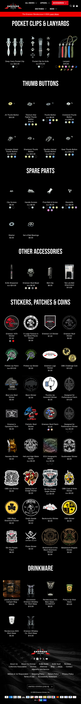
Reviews (67, 664)
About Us (14, 664)
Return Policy (53, 674)
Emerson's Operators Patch (11, 425)
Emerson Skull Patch (50, 424)
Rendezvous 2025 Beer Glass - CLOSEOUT (50, 601)
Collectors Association (18, 666)
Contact (69, 666)
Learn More (54, 14)
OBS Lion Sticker (11, 488)
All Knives (29, 3)
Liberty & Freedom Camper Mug (11, 600)
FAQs (60, 666)
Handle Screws (31, 202)
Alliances (43, 666)
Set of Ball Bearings (31, 235)
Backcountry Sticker (50, 518)
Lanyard (66, 61)
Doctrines (39, 9)
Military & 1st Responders (18, 674)
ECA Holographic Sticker (50, 457)
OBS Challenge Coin (69, 366)
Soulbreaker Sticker (69, 456)
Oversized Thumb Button (69, 116)
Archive (33, 666)
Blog (52, 666)
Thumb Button (50, 115)
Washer (12, 235)
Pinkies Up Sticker (31, 366)
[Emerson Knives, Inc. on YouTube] (47, 659)
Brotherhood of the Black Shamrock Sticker (50, 550)
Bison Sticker (31, 395)
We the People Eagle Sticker (50, 490)
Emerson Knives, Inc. (43, 692)
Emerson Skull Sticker (69, 335)
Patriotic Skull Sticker (30, 425)
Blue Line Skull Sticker (11, 396)
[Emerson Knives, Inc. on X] (44, 659)
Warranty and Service (40, 669)
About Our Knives (28, 664)
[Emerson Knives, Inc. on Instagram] (37, 659)
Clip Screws (11, 202)
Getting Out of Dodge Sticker (31, 489)
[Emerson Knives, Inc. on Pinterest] (40, 659)
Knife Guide (43, 664)
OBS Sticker (69, 518)
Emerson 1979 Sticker (11, 335)
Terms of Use (29, 676)
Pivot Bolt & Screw (50, 202)
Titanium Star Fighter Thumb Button (31, 117)
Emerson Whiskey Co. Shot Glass (31, 632)
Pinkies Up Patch (12, 366)
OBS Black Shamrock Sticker (12, 519)
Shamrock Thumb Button (31, 150)
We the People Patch (11, 549)
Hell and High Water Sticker (31, 457)
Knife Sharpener (11, 283)
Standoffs (69, 202)
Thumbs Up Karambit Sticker (50, 396)
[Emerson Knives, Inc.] (13, 6)
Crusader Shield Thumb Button (11, 150)
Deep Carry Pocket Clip (14, 61)
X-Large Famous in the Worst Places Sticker (30, 336)
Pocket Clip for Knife (40, 61)
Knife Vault (56, 664)
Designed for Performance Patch (69, 396)
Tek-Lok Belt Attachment (69, 284)
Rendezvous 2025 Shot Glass (11, 632)
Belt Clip (50, 283)
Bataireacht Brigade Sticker (69, 549)
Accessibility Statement (47, 676)
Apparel (43, 3)
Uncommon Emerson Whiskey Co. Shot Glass (31, 601)
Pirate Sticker (30, 546)
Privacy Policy (67, 674)
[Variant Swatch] (13, 66)
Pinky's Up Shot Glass (69, 600)
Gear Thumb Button (69, 149)
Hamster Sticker (11, 456)
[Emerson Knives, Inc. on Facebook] (34, 659)
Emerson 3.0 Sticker (50, 334)
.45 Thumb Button (11, 115)
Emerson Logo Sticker (50, 367)
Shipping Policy (38, 674)
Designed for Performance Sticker (69, 425)
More (52, 9)
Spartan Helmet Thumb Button (50, 150)
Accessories (58, 3)
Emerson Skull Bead (31, 283)
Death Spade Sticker (31, 519)
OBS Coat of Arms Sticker (69, 489)
